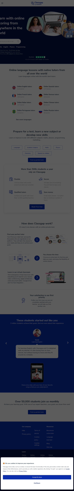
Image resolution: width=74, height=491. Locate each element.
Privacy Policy (23, 471)
